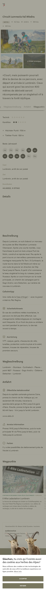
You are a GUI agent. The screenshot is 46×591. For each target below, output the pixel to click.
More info (18, 571)
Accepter (23, 579)
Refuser (23, 586)
